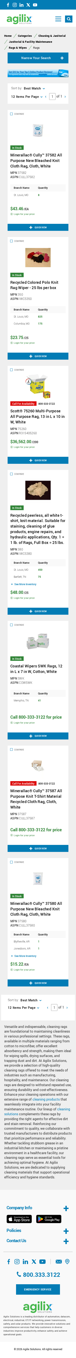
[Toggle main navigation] (58, 19)
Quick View (41, 227)
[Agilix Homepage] (38, 1307)
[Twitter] (28, 5)
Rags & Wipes (18, 48)
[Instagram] (15, 5)
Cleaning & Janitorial (52, 36)
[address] (67, 1263)
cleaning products (46, 1099)
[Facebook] (8, 5)
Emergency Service (37, 1289)
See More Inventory (25, 584)
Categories (25, 36)
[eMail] (59, 1263)
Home (8, 36)
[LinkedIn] (21, 5)
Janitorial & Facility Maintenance (30, 42)
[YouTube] (35, 5)
